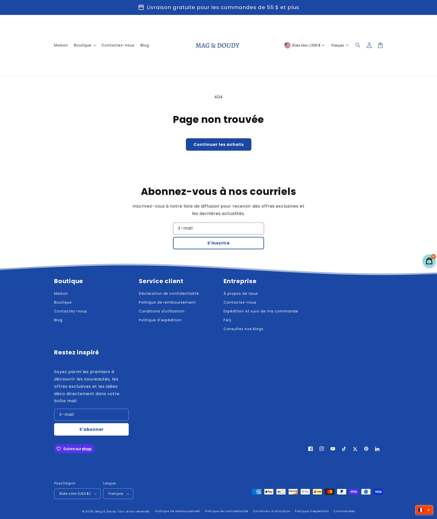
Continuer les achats (218, 144)
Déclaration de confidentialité (169, 293)
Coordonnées (344, 511)
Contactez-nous (70, 311)
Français (115, 493)
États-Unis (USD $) (75, 493)
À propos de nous (241, 293)
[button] (358, 45)
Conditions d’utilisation (271, 511)
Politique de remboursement (167, 302)
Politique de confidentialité (226, 511)
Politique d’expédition (312, 511)
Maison (61, 293)
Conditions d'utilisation (162, 311)
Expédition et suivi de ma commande (261, 311)
